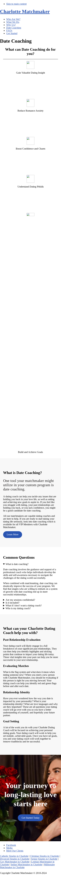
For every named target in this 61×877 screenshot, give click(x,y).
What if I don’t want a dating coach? (24, 605)
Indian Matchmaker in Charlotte (26, 864)
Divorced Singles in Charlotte (14, 859)
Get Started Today (31, 817)
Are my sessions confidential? (20, 600)
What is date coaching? (17, 564)
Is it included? (12, 602)
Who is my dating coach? (18, 608)
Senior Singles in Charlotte (44, 859)
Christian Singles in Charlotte (44, 856)
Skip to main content (16, 4)
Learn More (12, 534)
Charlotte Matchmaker (25, 11)
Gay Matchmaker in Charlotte (14, 861)
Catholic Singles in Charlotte (14, 856)
